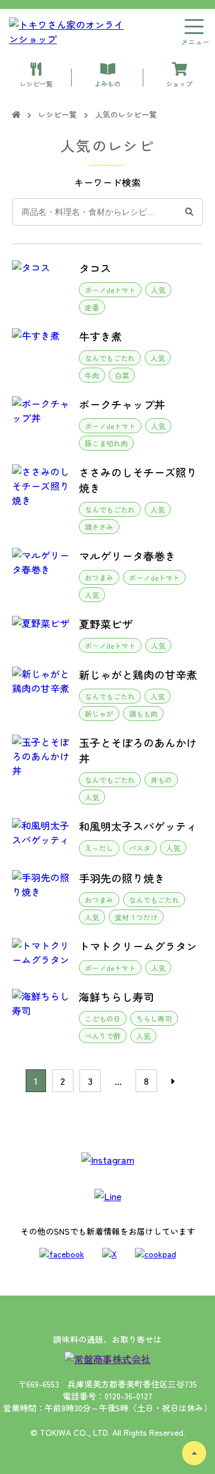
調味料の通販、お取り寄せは (107, 1339)
